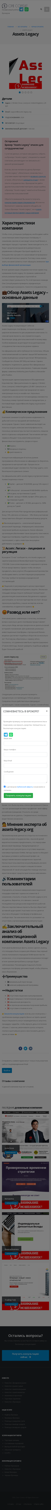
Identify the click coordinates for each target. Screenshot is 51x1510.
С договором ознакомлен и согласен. (24, 788)
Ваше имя (8, 738)
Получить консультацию (18, 795)
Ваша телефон (10, 749)
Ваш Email (8, 760)
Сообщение (9, 771)
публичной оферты (25, 787)
